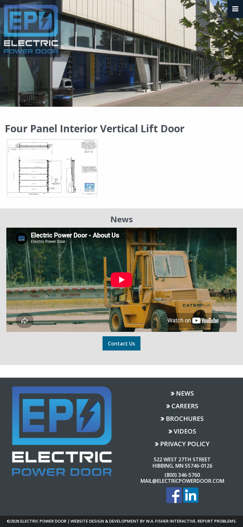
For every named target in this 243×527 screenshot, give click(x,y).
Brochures (185, 419)
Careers (184, 406)
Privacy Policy (184, 444)
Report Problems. (217, 521)
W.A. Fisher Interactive (171, 521)
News (185, 394)
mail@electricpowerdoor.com (182, 480)
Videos (185, 431)
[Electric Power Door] (30, 28)
